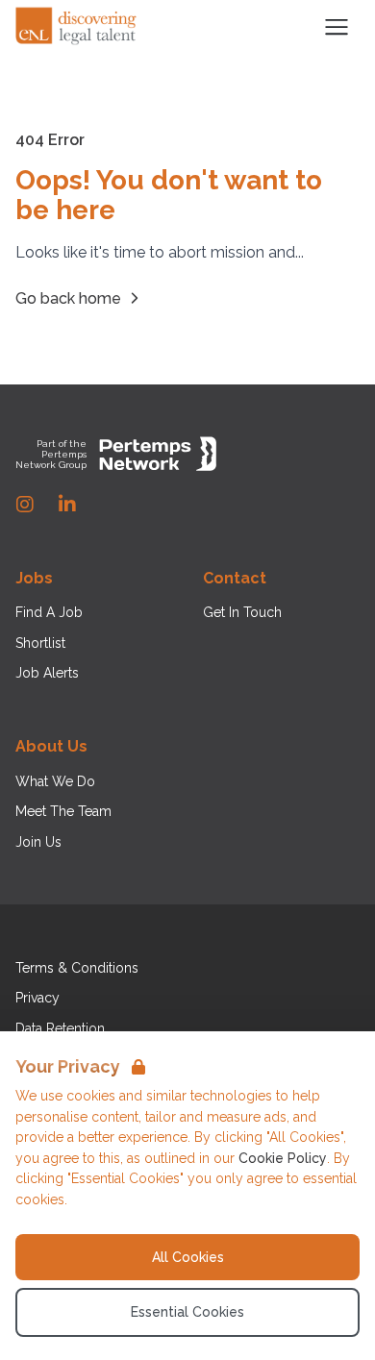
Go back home (68, 298)
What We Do (55, 781)
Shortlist (40, 643)
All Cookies (188, 1257)
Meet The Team (63, 811)
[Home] (76, 27)
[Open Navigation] (336, 27)
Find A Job (49, 612)
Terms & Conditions (76, 968)
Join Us (38, 842)
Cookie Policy (282, 1158)
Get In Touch (242, 612)
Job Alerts (47, 672)
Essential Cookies (187, 1312)
